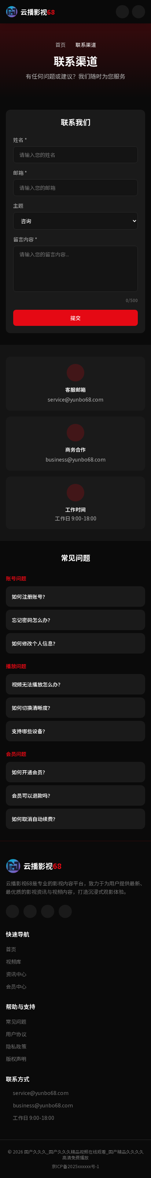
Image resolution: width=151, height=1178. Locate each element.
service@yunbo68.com (75, 399)
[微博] (12, 911)
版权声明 (16, 1058)
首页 (60, 44)
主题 (18, 205)
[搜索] (122, 11)
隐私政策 (16, 1046)
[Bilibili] (65, 911)
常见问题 (16, 1021)
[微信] (30, 911)
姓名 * (20, 139)
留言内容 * (25, 239)
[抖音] (47, 911)
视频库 (13, 961)
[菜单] (138, 11)
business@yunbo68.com (75, 459)
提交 (75, 317)
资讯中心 (16, 974)
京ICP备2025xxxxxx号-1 (75, 1166)
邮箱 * (20, 172)
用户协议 (16, 1034)
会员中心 (16, 986)
